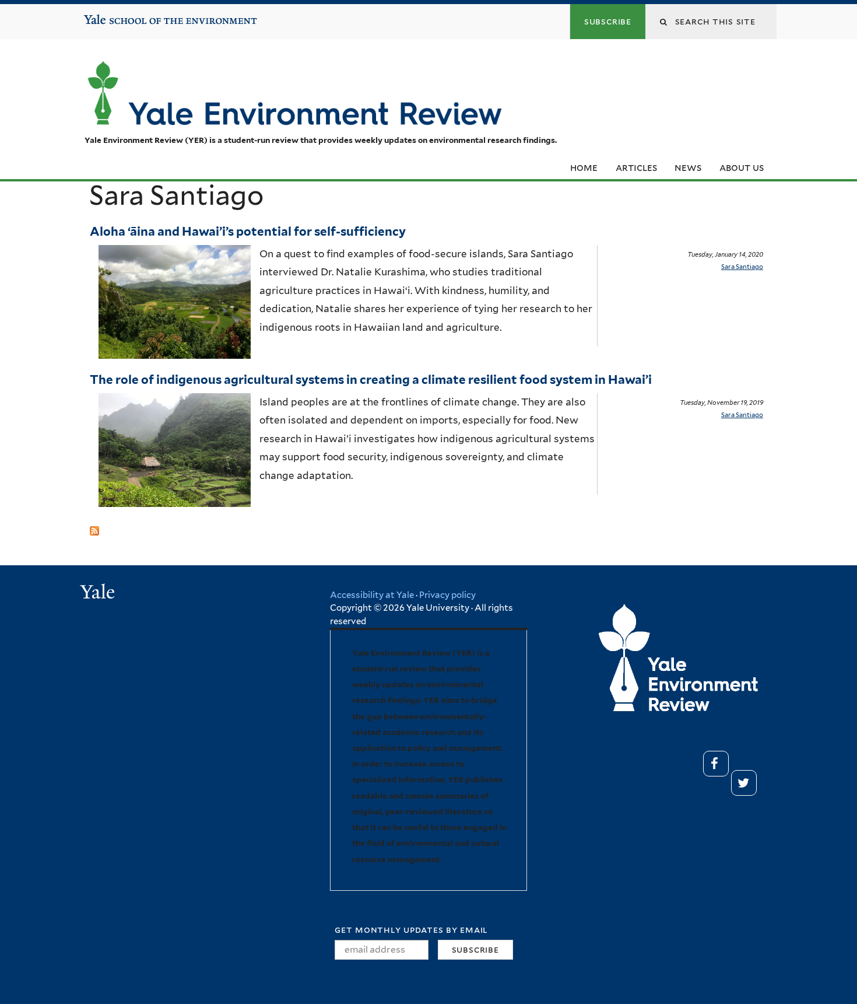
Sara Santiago (742, 267)
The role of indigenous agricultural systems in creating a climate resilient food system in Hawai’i (372, 379)
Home (584, 167)
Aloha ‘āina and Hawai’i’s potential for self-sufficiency (249, 231)
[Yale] (99, 593)
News (688, 167)
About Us (741, 167)
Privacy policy (447, 595)
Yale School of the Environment (120, 15)
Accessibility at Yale (372, 595)
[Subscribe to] (94, 525)
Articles (636, 167)
